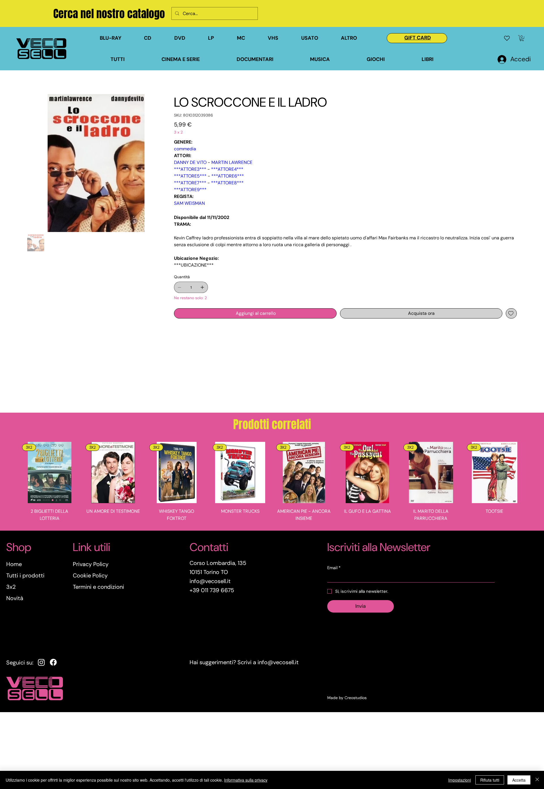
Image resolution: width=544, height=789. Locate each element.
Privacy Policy (91, 564)
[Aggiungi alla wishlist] (511, 313)
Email (334, 567)
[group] (272, 484)
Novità (14, 598)
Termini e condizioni (98, 586)
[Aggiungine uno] (202, 287)
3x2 (11, 586)
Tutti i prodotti (25, 575)
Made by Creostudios (347, 697)
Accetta (519, 780)
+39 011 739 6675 (212, 590)
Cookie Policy (90, 575)
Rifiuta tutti (489, 780)
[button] (318, 38)
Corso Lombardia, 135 (218, 563)
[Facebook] (53, 662)
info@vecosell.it (278, 662)
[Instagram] (41, 662)
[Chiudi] (537, 779)
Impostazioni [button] (459, 780)
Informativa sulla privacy (245, 780)
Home (14, 564)
